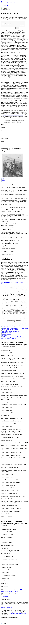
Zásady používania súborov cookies (18, 613)
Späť (5, 5)
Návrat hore (4, 596)
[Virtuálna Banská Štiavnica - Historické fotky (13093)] (13, 177)
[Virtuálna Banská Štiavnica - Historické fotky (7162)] (3, 178)
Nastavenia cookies (5, 614)
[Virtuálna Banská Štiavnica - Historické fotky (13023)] (3, 181)
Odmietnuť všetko (13, 617)
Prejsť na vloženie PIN (6, 607)
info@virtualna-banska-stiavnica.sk (10, 591)
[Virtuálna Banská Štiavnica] (8, 2)
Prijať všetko (4, 617)
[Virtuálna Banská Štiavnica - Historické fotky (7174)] (3, 180)
